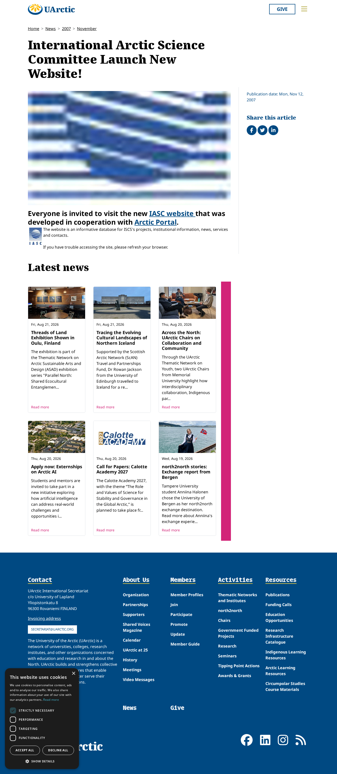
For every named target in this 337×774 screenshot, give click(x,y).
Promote (179, 624)
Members (183, 580)
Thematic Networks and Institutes (237, 597)
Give (282, 9)
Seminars (227, 656)
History (130, 660)
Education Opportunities (279, 617)
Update (177, 634)
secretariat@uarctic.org (52, 629)
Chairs (224, 620)
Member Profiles (186, 594)
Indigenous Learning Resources (285, 655)
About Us (136, 580)
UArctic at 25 (135, 650)
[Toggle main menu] (304, 9)
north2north (230, 610)
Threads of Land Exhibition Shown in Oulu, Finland (53, 337)
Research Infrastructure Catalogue (279, 636)
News (50, 28)
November (87, 28)
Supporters (134, 614)
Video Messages (138, 679)
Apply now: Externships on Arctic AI (56, 469)
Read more (40, 407)
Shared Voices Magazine (136, 627)
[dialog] (42, 718)
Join (174, 604)
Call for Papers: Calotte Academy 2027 (121, 469)
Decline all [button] (58, 750)
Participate (181, 614)
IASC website (172, 213)
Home (33, 28)
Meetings (132, 669)
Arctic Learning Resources (280, 670)
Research (227, 646)
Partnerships (135, 604)
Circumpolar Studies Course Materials (285, 686)
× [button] (73, 673)
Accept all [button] (25, 750)
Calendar (132, 640)
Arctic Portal (155, 222)
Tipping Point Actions (239, 665)
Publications (277, 594)
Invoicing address (44, 618)
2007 (66, 28)
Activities (235, 580)
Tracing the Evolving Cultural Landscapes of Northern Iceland (121, 337)
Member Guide (185, 644)
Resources (281, 580)
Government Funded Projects (238, 633)
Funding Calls (278, 604)
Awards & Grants (234, 675)
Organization (136, 594)
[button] (42, 761)
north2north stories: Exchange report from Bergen (186, 472)
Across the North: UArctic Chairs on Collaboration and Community (181, 340)
